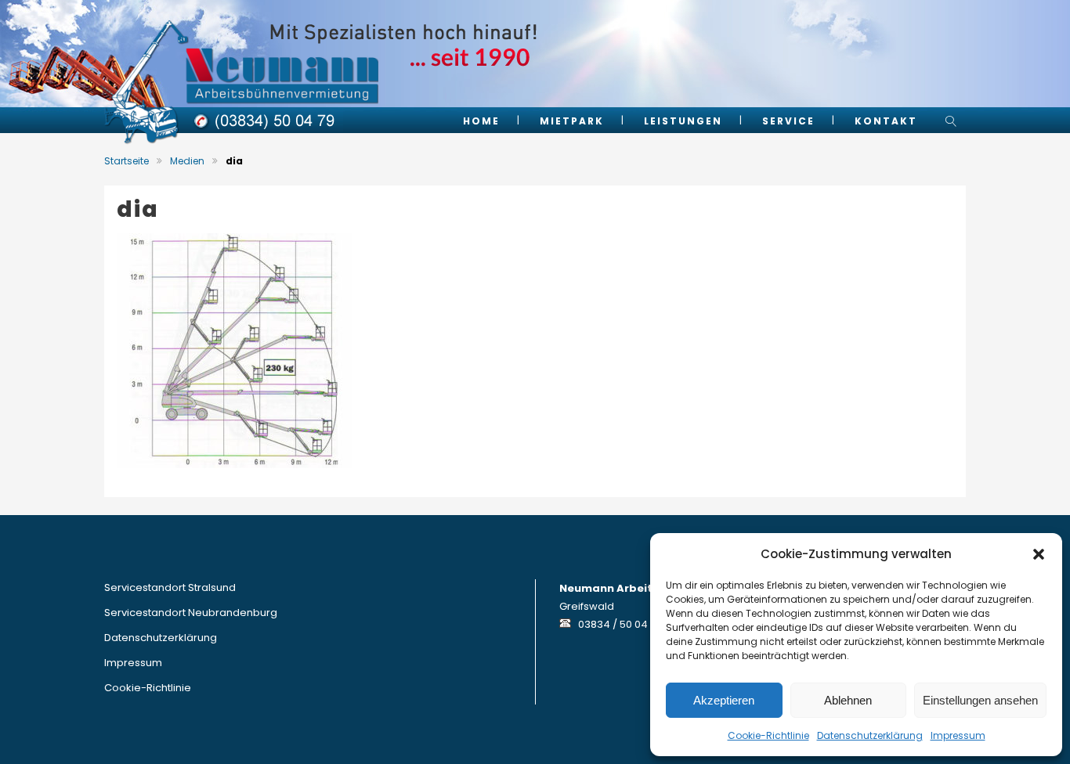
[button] (1039, 554)
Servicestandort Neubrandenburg (190, 612)
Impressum (958, 735)
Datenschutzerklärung (870, 735)
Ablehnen (848, 700)
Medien (187, 161)
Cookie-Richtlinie (768, 735)
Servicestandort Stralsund (170, 587)
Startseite (126, 161)
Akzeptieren (723, 700)
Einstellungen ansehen (980, 700)
